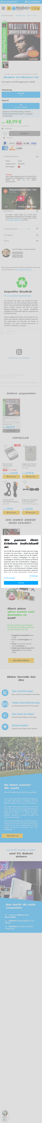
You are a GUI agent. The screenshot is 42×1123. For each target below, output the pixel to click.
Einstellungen (34, 577)
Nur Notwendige (9, 578)
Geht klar (21, 583)
